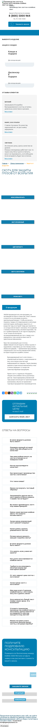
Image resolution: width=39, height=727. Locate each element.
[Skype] (18, 393)
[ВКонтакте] (3, 393)
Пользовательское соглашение (19, 709)
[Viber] (12, 393)
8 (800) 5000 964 (19, 15)
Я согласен (4, 726)
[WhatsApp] (15, 393)
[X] (9, 393)
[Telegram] (21, 393)
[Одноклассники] (6, 393)
